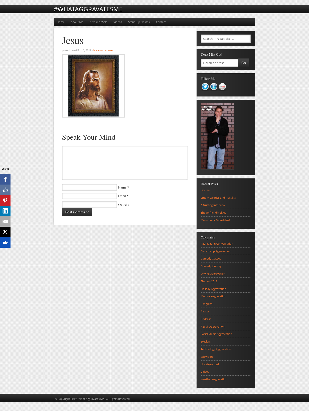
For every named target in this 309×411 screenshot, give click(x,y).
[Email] (5, 221)
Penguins (206, 304)
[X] (5, 232)
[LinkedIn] (5, 211)
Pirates (205, 311)
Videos (118, 22)
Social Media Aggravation (216, 334)
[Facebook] (5, 179)
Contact (161, 22)
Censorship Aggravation (216, 251)
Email (122, 196)
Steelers (206, 341)
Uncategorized (210, 364)
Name (122, 187)
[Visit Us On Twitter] (205, 92)
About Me (77, 22)
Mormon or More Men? (215, 220)
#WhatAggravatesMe (88, 9)
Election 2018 (209, 281)
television (207, 357)
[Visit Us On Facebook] (213, 92)
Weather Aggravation (214, 379)
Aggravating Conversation (217, 243)
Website (123, 205)
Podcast (206, 319)
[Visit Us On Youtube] (222, 92)
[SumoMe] (5, 242)
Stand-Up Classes (139, 22)
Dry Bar (205, 190)
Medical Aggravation (213, 296)
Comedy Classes (211, 258)
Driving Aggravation (213, 274)
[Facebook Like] (5, 190)
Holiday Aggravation (213, 289)
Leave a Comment (103, 50)
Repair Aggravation (212, 326)
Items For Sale (98, 22)
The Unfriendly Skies (213, 212)
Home (61, 22)
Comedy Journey (211, 266)
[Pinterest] (5, 200)
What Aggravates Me (91, 399)
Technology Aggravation (216, 349)
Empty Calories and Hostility (218, 197)
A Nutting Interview (213, 205)
